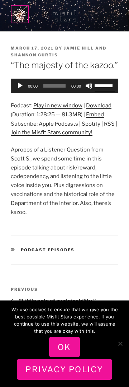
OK (64, 347)
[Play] (20, 85)
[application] (64, 86)
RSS (109, 124)
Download (98, 105)
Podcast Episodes (48, 249)
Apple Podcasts (58, 124)
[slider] (105, 85)
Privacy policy (64, 369)
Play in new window (57, 105)
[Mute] (88, 85)
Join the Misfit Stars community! (51, 132)
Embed (95, 114)
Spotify (91, 124)
